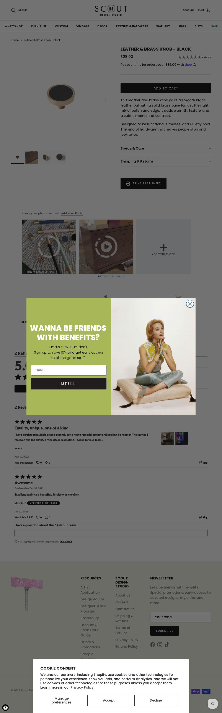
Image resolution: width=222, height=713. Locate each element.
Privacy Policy (82, 687)
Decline (156, 700)
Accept (109, 700)
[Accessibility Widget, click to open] (5, 707)
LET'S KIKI (68, 383)
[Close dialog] (190, 304)
